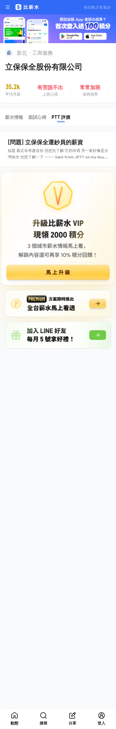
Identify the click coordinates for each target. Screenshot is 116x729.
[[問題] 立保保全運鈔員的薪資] (58, 149)
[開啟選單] (8, 7)
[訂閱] (107, 52)
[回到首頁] (9, 53)
